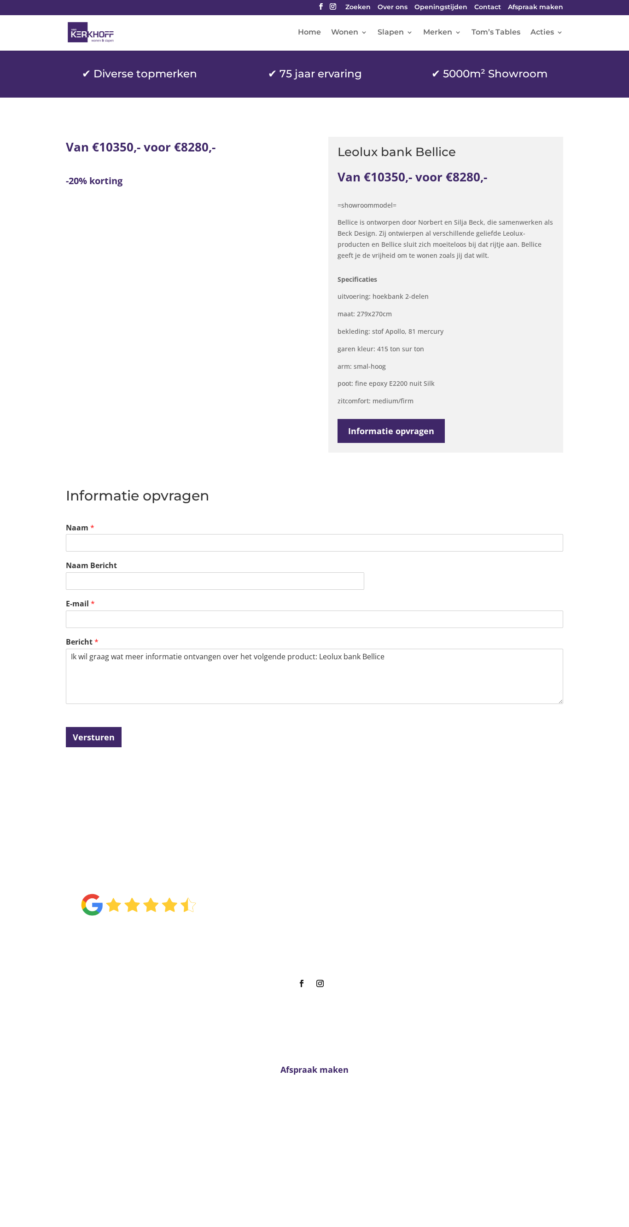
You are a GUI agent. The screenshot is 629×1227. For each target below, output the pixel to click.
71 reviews (149, 934)
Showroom (310, 922)
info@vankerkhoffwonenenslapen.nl (314, 1172)
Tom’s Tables (496, 32)
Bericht (82, 642)
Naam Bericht (91, 565)
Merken (437, 32)
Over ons (393, 7)
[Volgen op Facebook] (301, 983)
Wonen (344, 32)
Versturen (94, 737)
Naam (80, 528)
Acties (542, 32)
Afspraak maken (535, 7)
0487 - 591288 (318, 1154)
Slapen (391, 32)
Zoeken (358, 7)
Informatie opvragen (391, 430)
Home (309, 32)
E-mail (80, 604)
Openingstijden (440, 7)
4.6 (138, 874)
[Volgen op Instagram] (320, 983)
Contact (487, 7)
